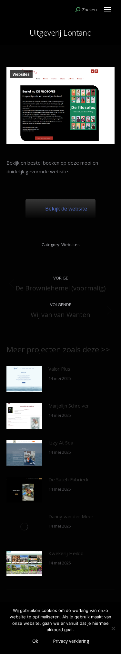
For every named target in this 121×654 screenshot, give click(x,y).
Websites (21, 74)
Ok (35, 641)
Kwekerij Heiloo (66, 553)
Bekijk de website (66, 208)
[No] (113, 628)
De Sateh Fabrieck (68, 479)
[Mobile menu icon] (107, 9)
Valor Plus (59, 369)
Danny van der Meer (71, 516)
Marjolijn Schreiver (68, 405)
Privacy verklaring (71, 641)
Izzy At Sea (60, 442)
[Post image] (24, 379)
